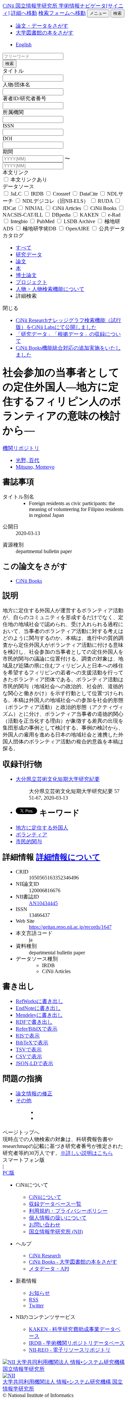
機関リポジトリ (21, 448)
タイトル (13, 71)
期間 (8, 151)
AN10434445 (43, 903)
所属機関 (13, 112)
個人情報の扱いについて (58, 1218)
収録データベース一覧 (55, 1204)
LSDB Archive (79, 221)
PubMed (45, 221)
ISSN (8, 125)
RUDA (105, 201)
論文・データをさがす (42, 26)
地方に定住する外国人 (42, 827)
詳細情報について (68, 857)
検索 (117, 13)
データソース (18, 186)
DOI (7, 138)
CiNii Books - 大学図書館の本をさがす (73, 1262)
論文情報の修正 (34, 1093)
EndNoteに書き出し (38, 1008)
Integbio (19, 221)
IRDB (37, 194)
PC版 (8, 1173)
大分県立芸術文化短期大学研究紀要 (58, 779)
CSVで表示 (29, 1056)
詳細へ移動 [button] (24, 13)
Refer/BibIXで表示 (36, 1029)
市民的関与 (29, 841)
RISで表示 (28, 1036)
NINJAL (34, 208)
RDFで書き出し (34, 1022)
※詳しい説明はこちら (86, 1153)
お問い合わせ (44, 1224)
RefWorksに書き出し (39, 1001)
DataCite (88, 194)
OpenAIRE (77, 228)
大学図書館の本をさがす (45, 32)
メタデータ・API (49, 1269)
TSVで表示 (29, 1049)
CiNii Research (45, 1255)
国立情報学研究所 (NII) (56, 1231)
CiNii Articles (66, 208)
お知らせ (39, 1293)
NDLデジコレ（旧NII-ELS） (55, 201)
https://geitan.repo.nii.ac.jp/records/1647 (70, 927)
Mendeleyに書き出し (39, 1015)
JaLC (16, 194)
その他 (24, 1100)
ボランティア (31, 834)
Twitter (36, 1305)
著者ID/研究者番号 (24, 98)
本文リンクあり (28, 179)
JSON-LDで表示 (34, 1063)
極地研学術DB (39, 228)
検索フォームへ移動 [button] (62, 13)
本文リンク (16, 172)
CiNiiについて (45, 1197)
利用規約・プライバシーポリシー (68, 1211)
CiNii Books (103, 208)
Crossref (62, 194)
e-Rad (113, 215)
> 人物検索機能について (56, 289)
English (24, 44)
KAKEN (89, 215)
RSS (33, 1299)
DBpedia (61, 215)
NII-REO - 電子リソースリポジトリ (70, 1350)
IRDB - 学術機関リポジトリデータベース (77, 1343)
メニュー (98, 13)
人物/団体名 (16, 84)
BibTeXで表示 (32, 1042)
